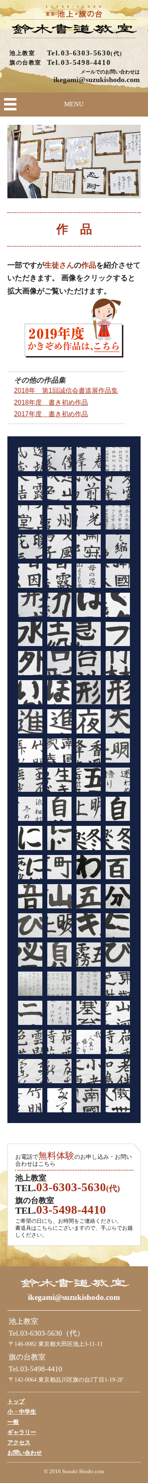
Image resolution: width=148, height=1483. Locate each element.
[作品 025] (30, 634)
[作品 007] (88, 488)
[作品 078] (118, 984)
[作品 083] (30, 1042)
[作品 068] (118, 925)
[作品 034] (59, 692)
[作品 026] (59, 634)
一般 (13, 1422)
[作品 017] (30, 576)
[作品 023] (88, 605)
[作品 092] (59, 1100)
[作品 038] (59, 721)
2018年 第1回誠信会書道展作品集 (66, 390)
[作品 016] (118, 546)
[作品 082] (118, 1013)
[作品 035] (88, 692)
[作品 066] (59, 925)
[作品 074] (30, 984)
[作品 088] (59, 1071)
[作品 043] (88, 750)
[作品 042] (59, 750)
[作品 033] (30, 692)
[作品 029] (30, 663)
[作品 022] (59, 605)
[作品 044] (118, 750)
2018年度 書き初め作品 (51, 402)
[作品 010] (59, 517)
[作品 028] (118, 634)
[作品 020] (118, 576)
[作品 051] (88, 809)
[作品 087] (30, 1071)
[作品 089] (88, 1071)
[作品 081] (88, 1013)
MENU (74, 104)
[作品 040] (118, 721)
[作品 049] (30, 809)
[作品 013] (30, 546)
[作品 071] (88, 954)
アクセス (18, 1442)
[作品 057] (30, 867)
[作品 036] (118, 692)
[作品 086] (118, 1042)
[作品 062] (59, 896)
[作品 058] (59, 867)
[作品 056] (118, 838)
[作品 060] (118, 867)
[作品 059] (88, 867)
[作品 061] (30, 896)
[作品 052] (118, 809)
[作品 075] (59, 984)
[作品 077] (88, 984)
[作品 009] (30, 517)
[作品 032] (118, 663)
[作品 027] (88, 634)
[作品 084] (59, 1042)
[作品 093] (88, 1100)
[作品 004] (118, 459)
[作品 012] (118, 517)
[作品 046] (59, 780)
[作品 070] (59, 954)
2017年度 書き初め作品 (51, 413)
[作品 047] (88, 780)
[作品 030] (59, 663)
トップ (16, 1401)
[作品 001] (30, 459)
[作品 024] (118, 605)
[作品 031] (88, 663)
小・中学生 (21, 1411)
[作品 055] (88, 838)
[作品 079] (30, 1013)
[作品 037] (30, 721)
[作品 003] (88, 459)
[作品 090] (118, 1071)
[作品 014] (59, 546)
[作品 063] (88, 896)
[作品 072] (118, 954)
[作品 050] (59, 809)
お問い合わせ (24, 1452)
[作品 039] (88, 721)
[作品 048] (118, 780)
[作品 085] (88, 1042)
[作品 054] (59, 838)
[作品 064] (118, 896)
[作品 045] (30, 780)
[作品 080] (59, 1013)
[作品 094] (118, 1100)
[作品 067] (88, 925)
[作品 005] (30, 488)
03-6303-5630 (86, 53)
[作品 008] (118, 488)
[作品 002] (59, 459)
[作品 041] (30, 750)
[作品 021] (30, 605)
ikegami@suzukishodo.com (96, 80)
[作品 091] (30, 1100)
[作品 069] (30, 954)
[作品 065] (30, 925)
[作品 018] (59, 576)
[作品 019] (88, 576)
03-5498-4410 (86, 62)
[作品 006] (59, 488)
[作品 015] (88, 546)
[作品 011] (88, 517)
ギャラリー (21, 1432)
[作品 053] (30, 838)
